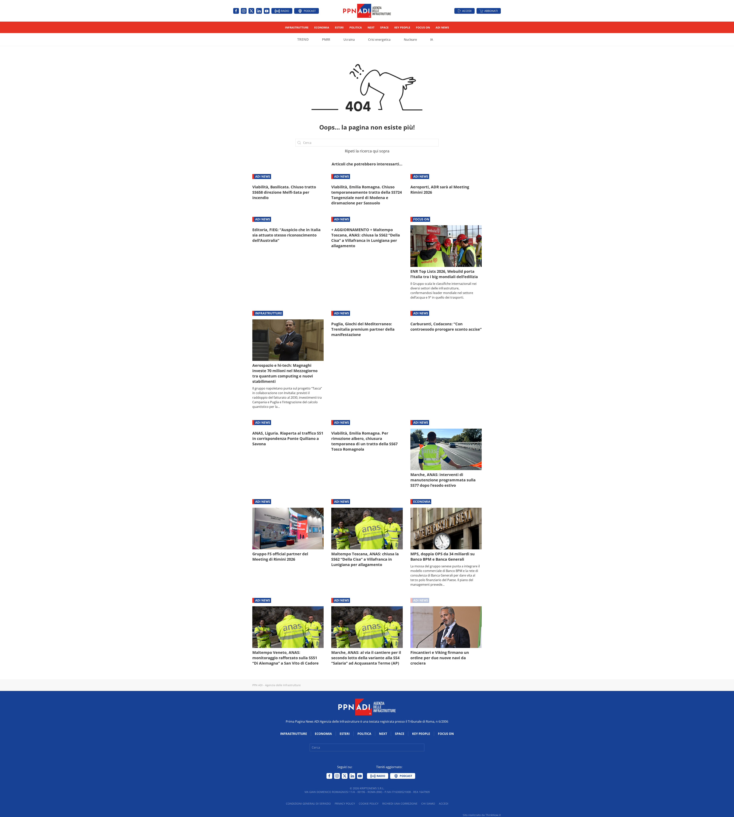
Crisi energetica (379, 39)
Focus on (423, 27)
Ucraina (349, 39)
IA (431, 39)
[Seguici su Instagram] (244, 11)
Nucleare (410, 39)
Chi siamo (428, 803)
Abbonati (491, 11)
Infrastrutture (297, 27)
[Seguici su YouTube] (267, 11)
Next (371, 27)
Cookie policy (368, 803)
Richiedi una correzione (399, 803)
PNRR (326, 39)
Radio (284, 11)
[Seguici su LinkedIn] (259, 11)
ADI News (442, 27)
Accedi (467, 11)
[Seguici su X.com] (251, 11)
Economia (321, 27)
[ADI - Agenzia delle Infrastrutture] (367, 706)
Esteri (339, 27)
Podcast (309, 11)
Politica (355, 27)
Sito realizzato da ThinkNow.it (482, 815)
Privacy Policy (345, 803)
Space (384, 27)
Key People (402, 27)
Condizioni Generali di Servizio (308, 803)
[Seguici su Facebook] (236, 11)
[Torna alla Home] (367, 11)
